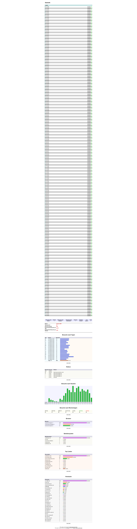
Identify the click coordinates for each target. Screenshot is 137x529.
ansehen (89, 6)
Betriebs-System (81, 320)
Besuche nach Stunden (60, 320)
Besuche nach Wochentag (69, 320)
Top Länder (86, 320)
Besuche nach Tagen (48, 320)
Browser (75, 319)
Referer (54, 319)
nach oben (68, 362)
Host (91, 319)
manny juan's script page (77, 527)
